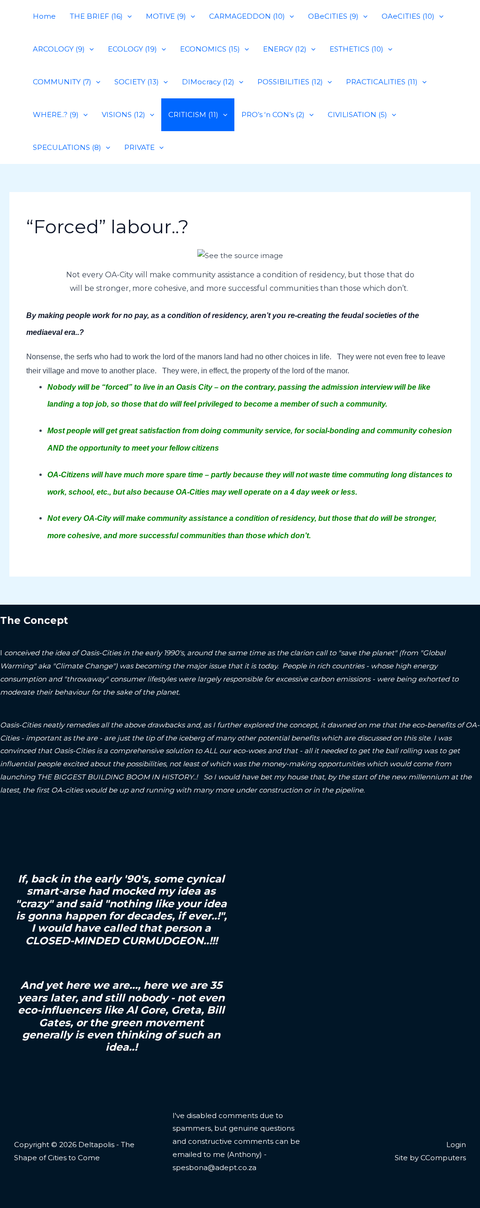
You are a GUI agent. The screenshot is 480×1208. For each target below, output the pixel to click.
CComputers (443, 1157)
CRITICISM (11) (193, 114)
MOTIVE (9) (166, 16)
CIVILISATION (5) (357, 114)
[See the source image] (240, 255)
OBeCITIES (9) (333, 16)
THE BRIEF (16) (96, 16)
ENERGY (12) (285, 48)
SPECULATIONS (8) (67, 147)
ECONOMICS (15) (210, 48)
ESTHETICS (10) (356, 48)
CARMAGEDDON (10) (247, 16)
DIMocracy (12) (208, 81)
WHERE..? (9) (56, 114)
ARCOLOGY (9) (59, 48)
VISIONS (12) (123, 114)
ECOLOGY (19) (132, 48)
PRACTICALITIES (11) (382, 81)
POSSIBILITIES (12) (290, 81)
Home (44, 16)
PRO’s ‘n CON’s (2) (273, 114)
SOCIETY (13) (136, 81)
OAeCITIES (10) (408, 16)
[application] (127, 16)
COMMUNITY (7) (62, 81)
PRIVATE (139, 147)
